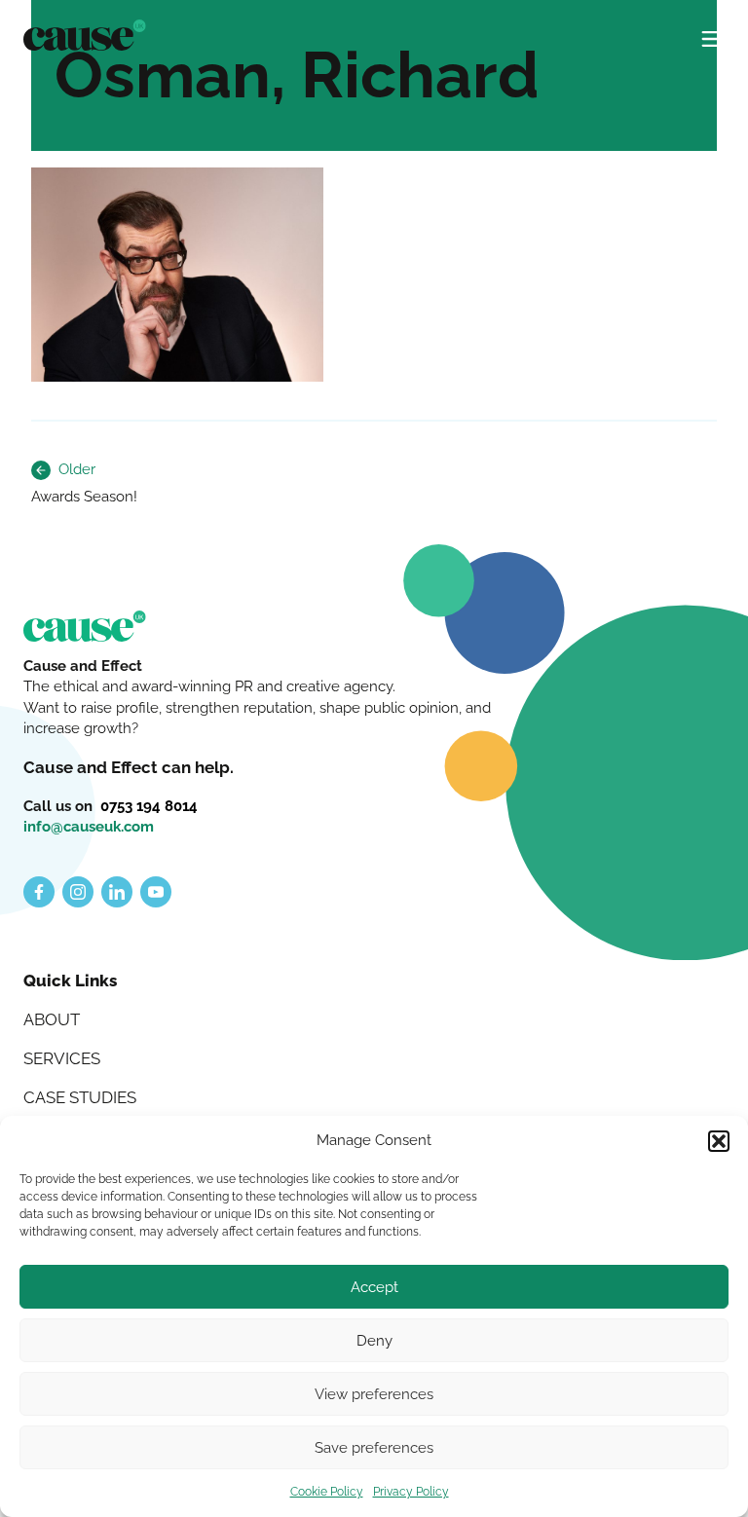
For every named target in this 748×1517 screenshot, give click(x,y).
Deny (374, 1341)
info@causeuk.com (88, 826)
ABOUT (51, 1019)
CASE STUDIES (79, 1097)
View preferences (374, 1394)
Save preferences (374, 1448)
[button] (719, 1141)
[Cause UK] (84, 35)
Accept (374, 1287)
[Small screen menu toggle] (712, 31)
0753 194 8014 (149, 806)
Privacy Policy (411, 1491)
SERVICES (61, 1058)
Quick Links (70, 980)
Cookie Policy (326, 1491)
